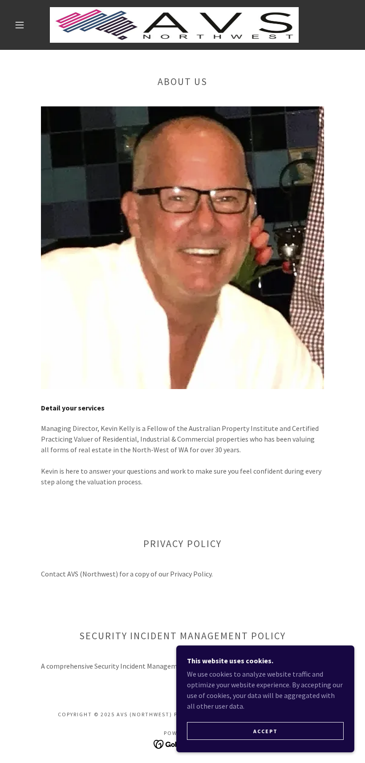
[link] (174, 25)
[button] (19, 25)
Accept (265, 731)
